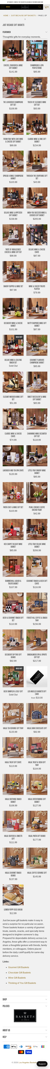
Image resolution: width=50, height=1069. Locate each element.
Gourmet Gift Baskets (18, 967)
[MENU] (1, 7)
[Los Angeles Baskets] (25, 7)
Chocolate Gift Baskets (19, 972)
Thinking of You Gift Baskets (22, 983)
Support (42, 1064)
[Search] (39, 7)
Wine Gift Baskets (17, 978)
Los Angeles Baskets (28, 1062)
